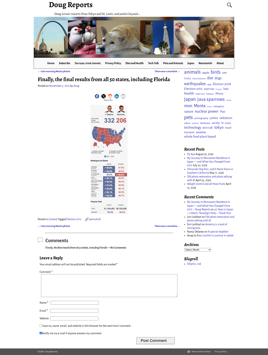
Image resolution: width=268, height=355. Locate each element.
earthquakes (195, 83)
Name (44, 302)
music (209, 107)
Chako (187, 78)
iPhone (219, 93)
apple (205, 72)
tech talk (208, 127)
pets (188, 117)
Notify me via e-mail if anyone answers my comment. (72, 333)
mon (188, 106)
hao (226, 89)
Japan (190, 63)
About (220, 63)
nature (188, 111)
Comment (46, 271)
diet (210, 78)
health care (200, 94)
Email (44, 310)
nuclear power (207, 111)
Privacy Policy (113, 63)
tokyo (219, 127)
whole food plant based (200, 136)
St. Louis (226, 123)
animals (192, 72)
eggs (209, 84)
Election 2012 (74, 219)
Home (51, 63)
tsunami (189, 132)
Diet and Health (134, 63)
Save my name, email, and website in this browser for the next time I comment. (86, 325)
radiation (226, 118)
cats (224, 72)
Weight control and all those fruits (206, 183)
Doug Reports (51, 351)
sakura (187, 123)
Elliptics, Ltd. (194, 263)
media (228, 100)
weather (201, 132)
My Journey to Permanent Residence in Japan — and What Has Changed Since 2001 (208, 162)
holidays (210, 94)
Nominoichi (205, 63)
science (195, 123)
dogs (218, 78)
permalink (95, 219)
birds (216, 72)
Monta (200, 105)
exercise (209, 88)
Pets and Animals (173, 63)
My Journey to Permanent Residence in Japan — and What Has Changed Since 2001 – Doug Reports (208, 205)
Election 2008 (222, 84)
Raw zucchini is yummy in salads (215, 235)
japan (190, 99)
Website (44, 318)
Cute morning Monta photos (54, 71)
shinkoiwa (205, 123)
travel (228, 127)
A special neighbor (218, 231)
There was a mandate (167, 71)
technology (192, 127)
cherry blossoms (198, 79)
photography (201, 118)
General (52, 219)
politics (214, 118)
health (189, 93)
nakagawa (218, 106)
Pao (222, 111)
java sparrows (211, 99)
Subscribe (64, 63)
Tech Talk (153, 63)
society (216, 122)
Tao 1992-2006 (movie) (88, 63)
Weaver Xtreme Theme (201, 351)
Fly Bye (191, 154)
